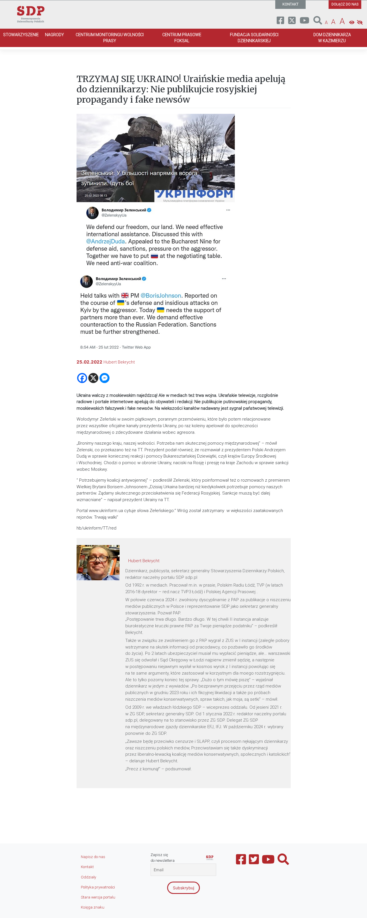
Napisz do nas (93, 857)
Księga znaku (92, 907)
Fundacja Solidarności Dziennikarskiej (254, 37)
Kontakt (87, 867)
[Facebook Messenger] (104, 378)
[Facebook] (82, 378)
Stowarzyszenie (21, 34)
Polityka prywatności (98, 887)
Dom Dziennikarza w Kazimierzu (332, 37)
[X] (93, 378)
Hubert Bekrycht (119, 362)
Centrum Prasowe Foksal (181, 37)
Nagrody (54, 34)
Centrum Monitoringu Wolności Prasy (110, 37)
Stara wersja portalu (98, 897)
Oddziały (88, 877)
